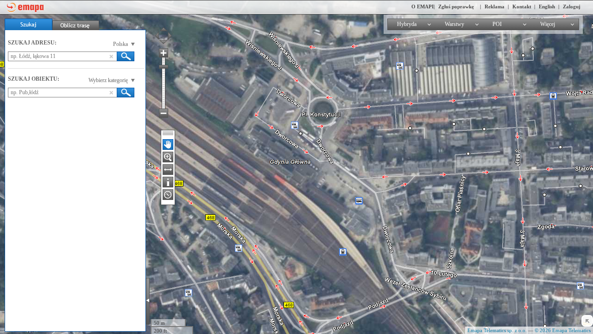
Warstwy (454, 24)
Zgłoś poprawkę (456, 6)
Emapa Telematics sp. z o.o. (497, 330)
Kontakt (521, 6)
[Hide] (587, 320)
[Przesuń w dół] (163, 44)
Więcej (547, 24)
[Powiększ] (163, 53)
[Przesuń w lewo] (159, 36)
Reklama (495, 6)
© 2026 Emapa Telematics (563, 330)
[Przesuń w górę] (163, 27)
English (547, 6)
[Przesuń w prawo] (168, 36)
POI (497, 24)
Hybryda (406, 24)
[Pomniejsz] (163, 113)
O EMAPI (422, 6)
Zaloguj (571, 6)
